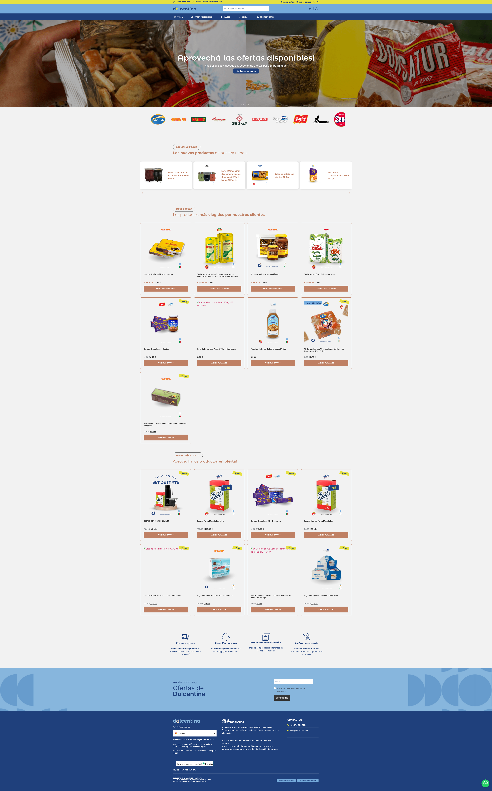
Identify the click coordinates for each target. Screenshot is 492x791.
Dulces (227, 17)
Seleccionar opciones (165, 288)
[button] (241, 104)
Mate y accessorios (203, 17)
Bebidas (245, 17)
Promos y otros (267, 17)
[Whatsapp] (485, 783)
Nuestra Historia (184, 769)
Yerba (180, 17)
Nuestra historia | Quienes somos (296, 2)
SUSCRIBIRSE (282, 698)
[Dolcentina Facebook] (314, 1)
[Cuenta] (317, 8)
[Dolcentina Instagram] (317, 1)
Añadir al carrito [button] (166, 363)
